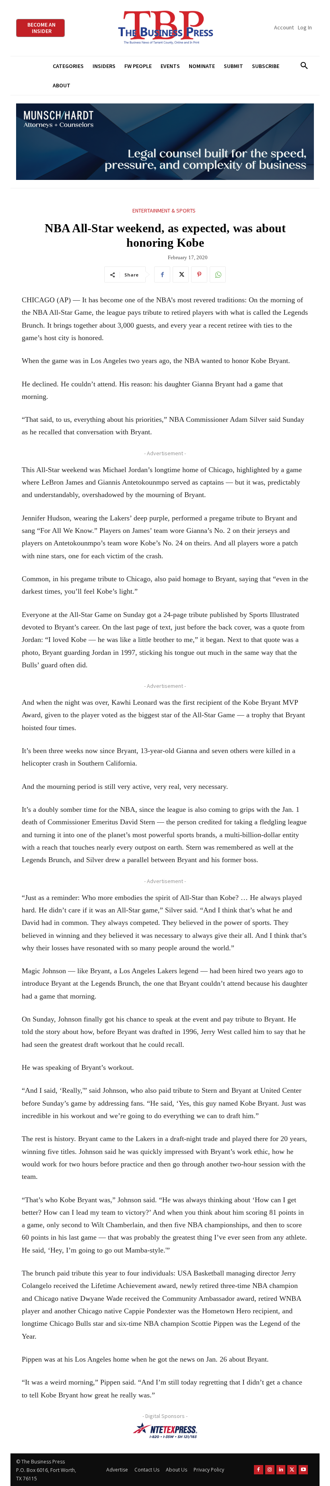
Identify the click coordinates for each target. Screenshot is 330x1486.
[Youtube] (303, 1469)
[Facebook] (162, 274)
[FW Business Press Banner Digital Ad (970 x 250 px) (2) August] (165, 141)
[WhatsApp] (218, 274)
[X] (181, 274)
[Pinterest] (199, 274)
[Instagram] (269, 1469)
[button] (304, 66)
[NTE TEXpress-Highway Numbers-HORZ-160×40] (165, 1430)
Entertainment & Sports (164, 210)
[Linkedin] (281, 1469)
